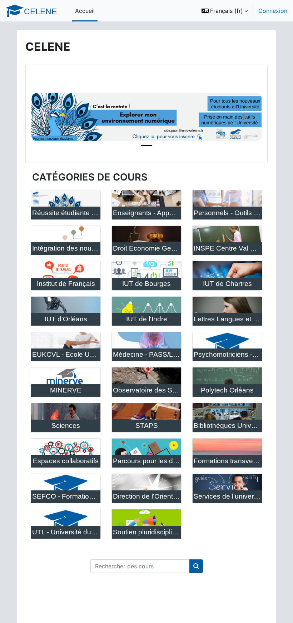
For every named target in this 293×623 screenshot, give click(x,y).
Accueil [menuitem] (85, 10)
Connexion (272, 10)
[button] (224, 10)
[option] (242, 10)
